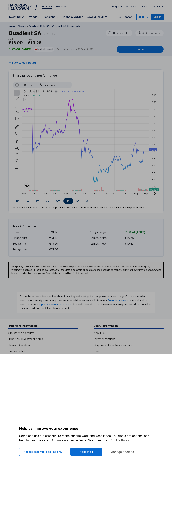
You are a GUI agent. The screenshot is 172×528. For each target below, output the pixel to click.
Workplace (62, 6)
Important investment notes (25, 339)
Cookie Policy (120, 440)
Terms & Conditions (20, 345)
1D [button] (17, 200)
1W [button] (27, 200)
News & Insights (96, 17)
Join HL (143, 16)
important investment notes (55, 304)
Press (97, 351)
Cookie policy (16, 351)
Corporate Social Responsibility (113, 345)
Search (127, 17)
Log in (157, 16)
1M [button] (37, 200)
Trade (140, 49)
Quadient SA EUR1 (39, 26)
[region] (86, 139)
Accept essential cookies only (42, 451)
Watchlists (132, 6)
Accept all (86, 451)
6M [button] (58, 200)
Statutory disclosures (21, 333)
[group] (86, 201)
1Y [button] (68, 200)
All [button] (87, 200)
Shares (22, 26)
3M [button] (48, 200)
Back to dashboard (24, 62)
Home (11, 26)
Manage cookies (122, 452)
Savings (32, 17)
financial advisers (118, 300)
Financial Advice (72, 17)
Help (144, 6)
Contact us (157, 6)
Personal (47, 6)
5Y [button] (78, 200)
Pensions (49, 17)
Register (117, 6)
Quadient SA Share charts (66, 26)
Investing (14, 17)
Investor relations (104, 339)
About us (99, 333)
